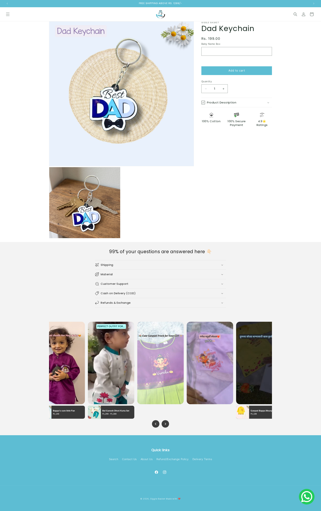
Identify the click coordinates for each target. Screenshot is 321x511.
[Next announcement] (314, 3)
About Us (147, 459)
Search (113, 459)
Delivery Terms (202, 459)
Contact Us (129, 459)
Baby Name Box (210, 43)
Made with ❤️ (173, 498)
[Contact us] (306, 496)
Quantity (206, 81)
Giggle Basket (157, 498)
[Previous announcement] (7, 3)
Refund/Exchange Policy (172, 459)
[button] (8, 14)
